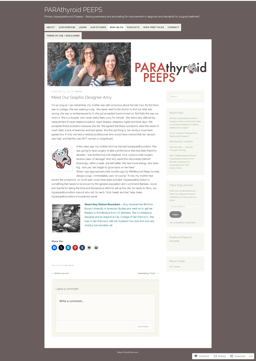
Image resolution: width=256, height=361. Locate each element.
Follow (175, 214)
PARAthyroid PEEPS (73, 10)
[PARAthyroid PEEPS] (128, 64)
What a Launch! (60, 273)
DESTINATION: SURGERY (181, 141)
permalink (69, 265)
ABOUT (50, 27)
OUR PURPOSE (67, 27)
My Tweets (174, 266)
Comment (143, 326)
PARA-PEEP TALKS (153, 27)
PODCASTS (133, 27)
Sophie (78, 92)
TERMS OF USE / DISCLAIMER (63, 35)
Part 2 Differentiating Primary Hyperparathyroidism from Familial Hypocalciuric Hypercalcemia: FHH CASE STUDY (183, 161)
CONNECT (173, 27)
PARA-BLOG (116, 27)
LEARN (83, 27)
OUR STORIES (98, 27)
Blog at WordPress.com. (128, 352)
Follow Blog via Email (181, 185)
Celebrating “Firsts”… (148, 273)
